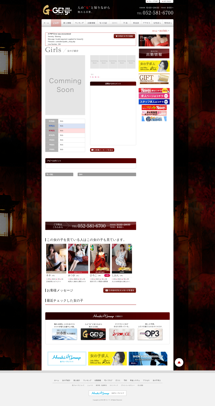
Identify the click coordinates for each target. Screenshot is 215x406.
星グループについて (78, 385)
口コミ (118, 380)
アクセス (146, 380)
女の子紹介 (163, 31)
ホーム (154, 31)
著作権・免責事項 (101, 385)
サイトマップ (114, 385)
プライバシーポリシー (128, 385)
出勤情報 (98, 380)
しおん (115, 275)
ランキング (87, 380)
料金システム (135, 380)
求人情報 (140, 385)
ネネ (48, 275)
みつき (71, 275)
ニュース (90, 385)
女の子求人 (157, 380)
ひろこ (93, 275)
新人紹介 (77, 380)
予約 (125, 380)
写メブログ (108, 380)
